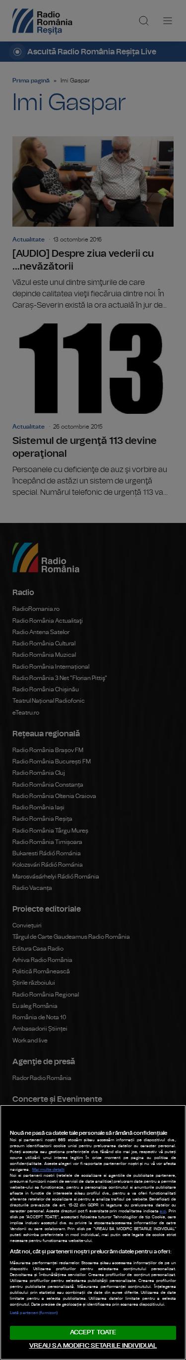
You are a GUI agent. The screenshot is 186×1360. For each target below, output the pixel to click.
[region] (93, 1232)
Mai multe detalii (48, 1170)
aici (163, 1211)
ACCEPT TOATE (93, 1332)
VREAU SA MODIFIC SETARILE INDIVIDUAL (93, 1346)
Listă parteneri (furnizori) (34, 1313)
